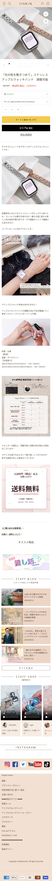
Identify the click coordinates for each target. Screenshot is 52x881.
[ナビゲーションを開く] (4, 3)
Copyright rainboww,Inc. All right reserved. (26, 861)
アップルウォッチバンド (12, 808)
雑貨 (3, 826)
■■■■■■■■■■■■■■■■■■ (12, 840)
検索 (3, 780)
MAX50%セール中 (9, 835)
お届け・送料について (10, 534)
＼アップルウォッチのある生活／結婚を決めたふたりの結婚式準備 (35, 614)
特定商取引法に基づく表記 (13, 790)
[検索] (9, 3)
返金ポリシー (7, 849)
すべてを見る (26, 668)
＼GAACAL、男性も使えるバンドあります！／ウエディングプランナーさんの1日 (36, 634)
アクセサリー (7, 821)
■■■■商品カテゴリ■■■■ (12, 799)
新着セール (6, 803)
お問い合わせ (7, 794)
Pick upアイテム (8, 831)
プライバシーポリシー (11, 785)
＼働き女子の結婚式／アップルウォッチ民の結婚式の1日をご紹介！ (36, 653)
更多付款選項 (26, 134)
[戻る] (3, 65)
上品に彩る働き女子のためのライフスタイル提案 (35, 595)
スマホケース (7, 817)
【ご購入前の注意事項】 (11, 528)
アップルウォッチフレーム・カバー (17, 812)
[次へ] (48, 65)
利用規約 (5, 844)
